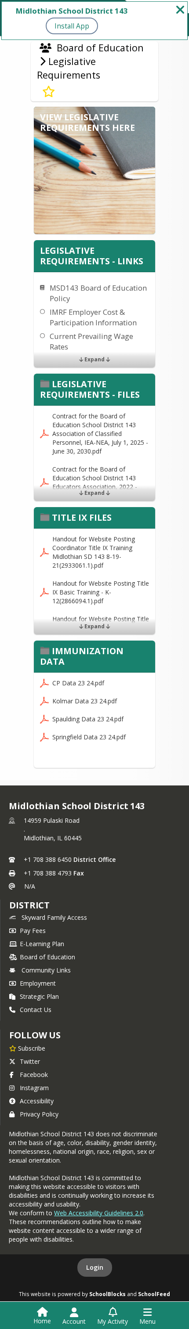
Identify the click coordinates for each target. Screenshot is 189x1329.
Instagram (34, 1088)
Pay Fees (33, 930)
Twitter (30, 1061)
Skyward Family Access (54, 917)
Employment (38, 983)
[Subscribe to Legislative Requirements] (48, 92)
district (29, 905)
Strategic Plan (39, 996)
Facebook (34, 1074)
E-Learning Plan (42, 944)
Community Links (46, 970)
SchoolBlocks (107, 1293)
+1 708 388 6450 (48, 859)
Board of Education (47, 957)
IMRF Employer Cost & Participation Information (93, 317)
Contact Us (35, 1009)
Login (94, 1267)
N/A (29, 886)
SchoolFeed (154, 1293)
